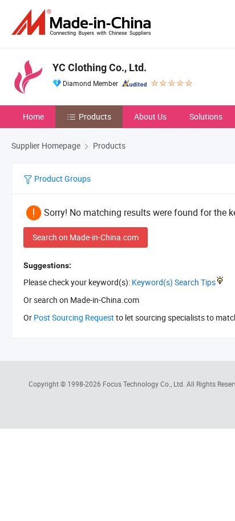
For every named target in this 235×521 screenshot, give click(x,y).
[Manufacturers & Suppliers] (83, 22)
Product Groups (62, 178)
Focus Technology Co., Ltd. (145, 383)
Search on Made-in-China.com (86, 237)
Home (33, 116)
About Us (150, 116)
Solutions (205, 116)
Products (95, 116)
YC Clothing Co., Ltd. (99, 67)
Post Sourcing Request (74, 317)
